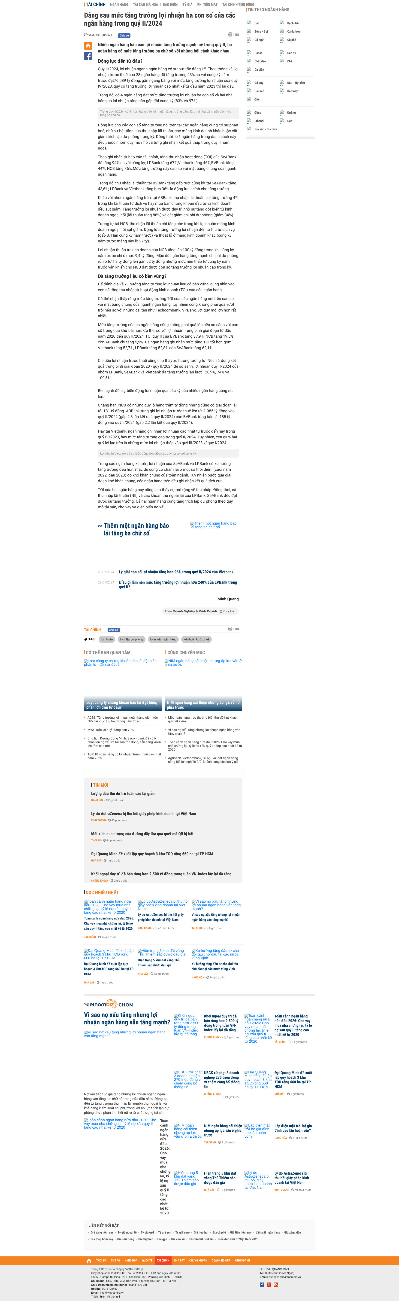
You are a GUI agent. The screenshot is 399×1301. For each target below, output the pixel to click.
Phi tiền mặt (207, 5)
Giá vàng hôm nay (102, 1232)
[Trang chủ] (88, 46)
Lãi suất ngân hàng (268, 1232)
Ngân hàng (119, 5)
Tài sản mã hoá (145, 5)
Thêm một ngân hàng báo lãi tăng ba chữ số (136, 529)
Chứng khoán (100, 880)
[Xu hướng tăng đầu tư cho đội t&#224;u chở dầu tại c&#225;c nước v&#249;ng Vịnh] (217, 954)
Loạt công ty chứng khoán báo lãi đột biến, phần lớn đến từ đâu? (121, 705)
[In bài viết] (231, 34)
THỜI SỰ (101, 1260)
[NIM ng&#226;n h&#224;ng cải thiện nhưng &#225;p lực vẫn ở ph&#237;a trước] (188, 1133)
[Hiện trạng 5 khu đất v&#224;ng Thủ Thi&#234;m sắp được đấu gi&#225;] (163, 952)
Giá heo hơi (201, 1232)
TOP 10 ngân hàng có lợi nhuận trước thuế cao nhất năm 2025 (124, 756)
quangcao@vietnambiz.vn (285, 1277)
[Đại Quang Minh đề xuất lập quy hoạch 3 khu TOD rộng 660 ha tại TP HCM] (109, 954)
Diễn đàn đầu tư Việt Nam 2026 (238, 1239)
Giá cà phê (219, 1232)
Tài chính (96, 4)
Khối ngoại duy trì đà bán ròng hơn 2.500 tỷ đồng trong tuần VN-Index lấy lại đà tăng (161, 874)
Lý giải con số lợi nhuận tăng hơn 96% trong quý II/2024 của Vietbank (176, 572)
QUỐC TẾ (147, 1260)
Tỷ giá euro (182, 1232)
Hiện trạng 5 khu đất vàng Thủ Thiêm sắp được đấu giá (158, 962)
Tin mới (100, 785)
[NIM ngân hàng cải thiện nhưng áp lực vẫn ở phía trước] (203, 685)
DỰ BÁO (115, 1260)
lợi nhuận (107, 639)
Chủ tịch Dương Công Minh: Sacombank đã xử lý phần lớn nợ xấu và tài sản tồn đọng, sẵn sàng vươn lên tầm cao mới (124, 742)
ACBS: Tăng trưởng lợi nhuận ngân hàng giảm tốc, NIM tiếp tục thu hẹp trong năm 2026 (123, 719)
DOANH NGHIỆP (221, 1260)
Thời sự (96, 840)
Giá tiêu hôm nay (241, 1232)
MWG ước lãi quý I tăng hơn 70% (111, 730)
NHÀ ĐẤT (179, 1260)
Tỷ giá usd (147, 1232)
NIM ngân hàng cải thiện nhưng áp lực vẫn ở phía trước (203, 705)
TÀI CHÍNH (163, 1260)
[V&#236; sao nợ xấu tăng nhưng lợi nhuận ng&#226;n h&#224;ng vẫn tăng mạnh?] (217, 905)
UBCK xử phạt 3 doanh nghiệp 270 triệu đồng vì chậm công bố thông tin (222, 1080)
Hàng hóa (97, 800)
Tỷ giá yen (164, 1232)
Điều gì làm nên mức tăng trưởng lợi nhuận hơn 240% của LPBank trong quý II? (178, 584)
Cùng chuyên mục (186, 652)
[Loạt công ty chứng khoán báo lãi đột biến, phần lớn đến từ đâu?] (123, 685)
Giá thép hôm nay (102, 1239)
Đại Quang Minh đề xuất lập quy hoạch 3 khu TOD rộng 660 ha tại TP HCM (152, 854)
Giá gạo (162, 1239)
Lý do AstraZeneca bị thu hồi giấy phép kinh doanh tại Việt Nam (143, 813)
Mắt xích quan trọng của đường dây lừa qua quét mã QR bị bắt (142, 833)
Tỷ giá (187, 5)
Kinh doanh (98, 820)
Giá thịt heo (145, 1239)
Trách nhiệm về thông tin (106, 1296)
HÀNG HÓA (131, 1260)
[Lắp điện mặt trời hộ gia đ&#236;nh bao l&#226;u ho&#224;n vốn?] (258, 1133)
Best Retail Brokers (201, 1239)
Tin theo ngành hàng (268, 9)
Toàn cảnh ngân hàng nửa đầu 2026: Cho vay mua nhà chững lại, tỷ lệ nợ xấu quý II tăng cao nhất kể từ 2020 (205, 745)
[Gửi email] (237, 35)
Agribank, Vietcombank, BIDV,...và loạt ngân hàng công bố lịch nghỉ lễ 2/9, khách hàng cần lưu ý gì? (203, 760)
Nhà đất (96, 860)
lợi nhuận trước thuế (196, 639)
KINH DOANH (242, 1260)
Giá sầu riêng (125, 1239)
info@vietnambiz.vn (112, 1292)
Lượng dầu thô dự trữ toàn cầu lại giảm (123, 793)
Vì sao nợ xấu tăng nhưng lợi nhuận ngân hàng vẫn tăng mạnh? (204, 732)
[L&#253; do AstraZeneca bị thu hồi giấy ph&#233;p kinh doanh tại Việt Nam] (163, 905)
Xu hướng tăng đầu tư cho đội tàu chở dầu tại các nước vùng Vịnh (215, 966)
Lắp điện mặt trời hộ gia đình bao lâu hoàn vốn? (293, 1128)
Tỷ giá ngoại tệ (127, 1232)
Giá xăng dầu (292, 1232)
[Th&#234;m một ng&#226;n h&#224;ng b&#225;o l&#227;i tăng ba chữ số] (209, 542)
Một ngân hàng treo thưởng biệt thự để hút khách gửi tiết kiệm (203, 719)
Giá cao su (178, 1239)
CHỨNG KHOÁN (198, 1260)
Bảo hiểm (170, 5)
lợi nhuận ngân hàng (163, 639)
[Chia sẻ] (88, 56)
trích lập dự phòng (131, 639)
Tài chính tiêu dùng (238, 5)
